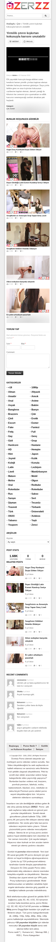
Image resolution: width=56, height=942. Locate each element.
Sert (33, 498)
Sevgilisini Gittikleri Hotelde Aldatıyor (21, 249)
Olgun (34, 480)
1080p (34, 387)
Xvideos (34, 516)
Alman (11, 392)
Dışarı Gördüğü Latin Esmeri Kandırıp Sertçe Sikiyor (27, 183)
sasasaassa (21, 680)
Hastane (34, 445)
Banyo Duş (34, 411)
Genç (34, 436)
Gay (10, 436)
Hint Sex (10, 456)
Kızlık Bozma (34, 460)
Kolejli (11, 463)
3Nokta (20, 692)
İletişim (39, 749)
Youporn (11, 525)
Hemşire (34, 449)
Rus (10, 494)
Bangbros (11, 409)
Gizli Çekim (11, 442)
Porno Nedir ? (30, 746)
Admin (14, 75)
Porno (41, 807)
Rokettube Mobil (34, 491)
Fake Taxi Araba (11, 429)
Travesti (11, 507)
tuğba (19, 725)
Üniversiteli (34, 511)
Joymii (11, 458)
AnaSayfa (10, 24)
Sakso (34, 494)
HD (10, 449)
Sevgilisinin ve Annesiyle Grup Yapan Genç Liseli (26, 216)
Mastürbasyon (34, 471)
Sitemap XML (41, 932)
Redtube (34, 485)
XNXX (11, 516)
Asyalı (11, 405)
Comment (10, 352)
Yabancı (11, 520)
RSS (19, 935)
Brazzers (11, 414)
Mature (11, 476)
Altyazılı (34, 392)
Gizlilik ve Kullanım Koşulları (29, 747)
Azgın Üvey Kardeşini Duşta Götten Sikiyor (23, 150)
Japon (34, 454)
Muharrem (21, 702)
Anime (34, 401)
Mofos (11, 480)
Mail (23, 344)
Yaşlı (34, 520)
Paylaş (29, 41)
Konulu (34, 463)
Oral (10, 485)
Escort (11, 423)
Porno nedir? (14, 932)
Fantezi (34, 427)
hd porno (41, 794)
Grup (34, 440)
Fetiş (10, 432)
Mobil (34, 476)
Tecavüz (34, 502)
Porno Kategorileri (31, 935)
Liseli (11, 471)
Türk (10, 511)
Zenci (34, 525)
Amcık (34, 396)
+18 (10, 387)
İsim (8, 344)
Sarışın (11, 498)
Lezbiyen (34, 467)
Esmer (12, 108)
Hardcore (11, 445)
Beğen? (15, 41)
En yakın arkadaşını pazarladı (18, 315)
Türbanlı (34, 507)
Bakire (34, 405)
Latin (11, 467)
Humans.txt (27, 932)
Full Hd (33, 434)
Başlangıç (14, 746)
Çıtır (18, 24)
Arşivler (9, 538)
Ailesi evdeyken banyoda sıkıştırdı (20, 282)
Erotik (34, 418)
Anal (10, 401)
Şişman (11, 502)
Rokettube (11, 489)
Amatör (11, 396)
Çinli (10, 418)
